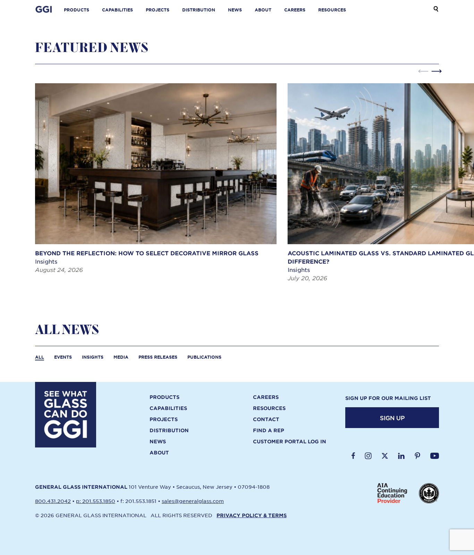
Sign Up (392, 417)
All (39, 357)
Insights (92, 357)
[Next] (436, 71)
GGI (44, 10)
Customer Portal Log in (289, 441)
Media (120, 357)
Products (76, 9)
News (235, 9)
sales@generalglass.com (193, 501)
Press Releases (157, 357)
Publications (204, 357)
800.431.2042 (53, 501)
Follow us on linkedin (401, 455)
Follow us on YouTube (434, 455)
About (263, 9)
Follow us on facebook (353, 455)
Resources (332, 9)
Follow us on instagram (368, 455)
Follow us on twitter (385, 455)
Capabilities (117, 9)
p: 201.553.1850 (95, 501)
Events (63, 357)
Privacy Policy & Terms (252, 515)
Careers (294, 9)
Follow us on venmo (417, 455)
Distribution (198, 9)
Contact (266, 419)
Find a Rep (268, 430)
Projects (157, 9)
